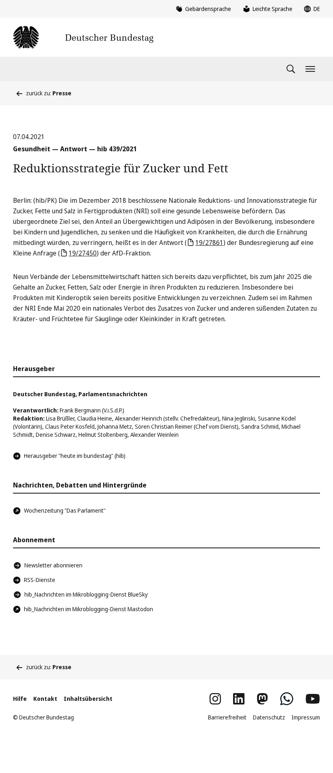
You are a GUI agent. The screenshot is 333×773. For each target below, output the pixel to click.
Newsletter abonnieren (53, 565)
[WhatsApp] (286, 698)
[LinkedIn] (238, 698)
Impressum (306, 717)
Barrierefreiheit (227, 717)
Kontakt (45, 698)
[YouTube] (312, 698)
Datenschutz (269, 717)
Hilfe (20, 698)
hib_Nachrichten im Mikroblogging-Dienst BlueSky (86, 594)
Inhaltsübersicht (88, 698)
